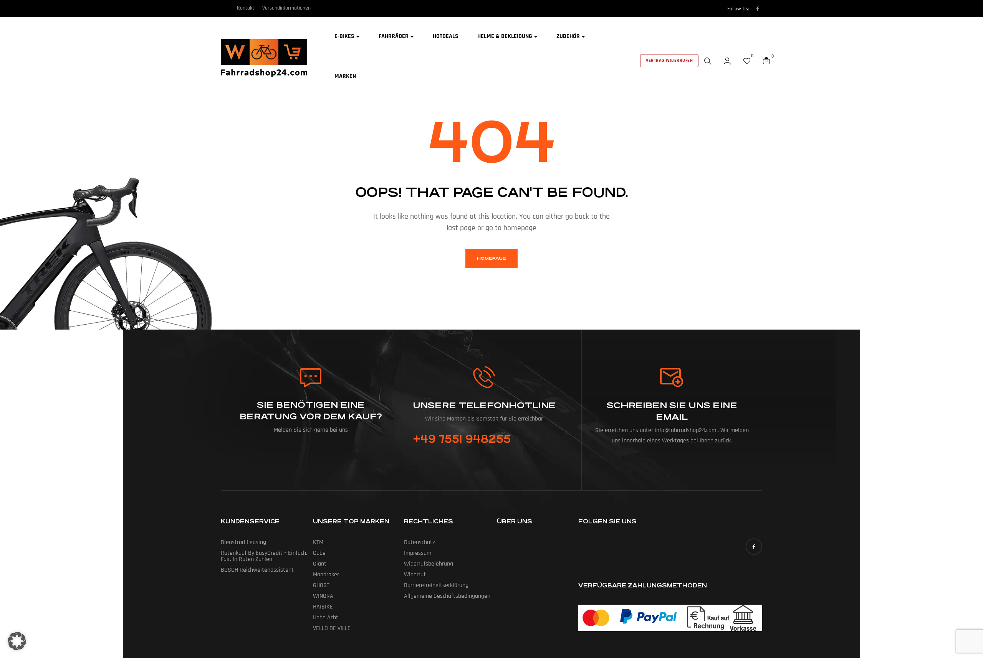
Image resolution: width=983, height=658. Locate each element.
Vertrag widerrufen (669, 60)
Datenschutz (419, 542)
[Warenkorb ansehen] (766, 60)
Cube (319, 553)
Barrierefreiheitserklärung (436, 585)
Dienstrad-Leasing (243, 542)
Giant (319, 564)
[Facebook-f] (757, 8)
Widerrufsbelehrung (428, 564)
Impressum (417, 553)
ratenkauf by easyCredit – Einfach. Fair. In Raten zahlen (264, 556)
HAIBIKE (323, 607)
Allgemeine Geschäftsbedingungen (447, 596)
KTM (318, 542)
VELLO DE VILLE (332, 628)
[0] (746, 60)
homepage (491, 258)
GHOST (321, 585)
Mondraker (326, 575)
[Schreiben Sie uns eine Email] (672, 377)
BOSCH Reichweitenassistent (257, 570)
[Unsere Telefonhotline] (484, 377)
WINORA (323, 596)
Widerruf (414, 575)
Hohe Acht (325, 617)
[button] (17, 641)
